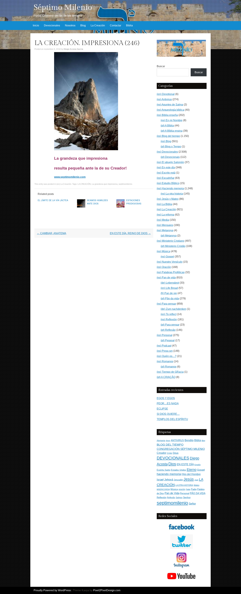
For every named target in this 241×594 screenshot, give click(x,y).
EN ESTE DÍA (185, 464)
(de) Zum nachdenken (173, 309)
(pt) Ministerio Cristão (173, 246)
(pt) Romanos (168, 366)
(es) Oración (164, 267)
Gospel (201, 469)
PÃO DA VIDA (197, 493)
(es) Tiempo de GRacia (170, 371)
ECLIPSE (162, 408)
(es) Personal (164, 335)
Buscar (161, 66)
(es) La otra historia (172, 193)
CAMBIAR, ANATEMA (51, 233)
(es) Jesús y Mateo (168, 199)
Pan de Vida (172, 493)
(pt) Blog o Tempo (171, 146)
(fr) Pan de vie (169, 293)
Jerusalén (178, 480)
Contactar (115, 25)
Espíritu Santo (163, 470)
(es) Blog (166, 141)
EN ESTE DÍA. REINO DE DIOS (130, 233)
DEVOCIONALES (173, 458)
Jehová (168, 479)
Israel (160, 479)
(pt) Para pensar (170, 324)
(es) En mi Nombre (171, 120)
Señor (192, 503)
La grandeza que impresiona (105, 184)
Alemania (161, 440)
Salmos (179, 497)
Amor (168, 441)
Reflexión (161, 497)
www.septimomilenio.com (70, 177)
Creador (161, 453)
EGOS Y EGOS (166, 398)
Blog (83, 25)
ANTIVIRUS (177, 440)
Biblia (129, 25)
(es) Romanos (165, 361)
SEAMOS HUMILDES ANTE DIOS (97, 202)
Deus (176, 453)
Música (174, 489)
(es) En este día (166, 167)
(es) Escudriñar (165, 178)
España (197, 465)
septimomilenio (125, 184)
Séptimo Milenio (63, 7)
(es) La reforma (165, 214)
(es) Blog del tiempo (168, 136)
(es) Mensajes (165, 225)
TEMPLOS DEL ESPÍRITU (172, 419)
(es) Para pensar (166, 303)
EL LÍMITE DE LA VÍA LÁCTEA (53, 200)
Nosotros (70, 25)
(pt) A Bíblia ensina (171, 130)
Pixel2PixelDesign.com (106, 590)
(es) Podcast (164, 345)
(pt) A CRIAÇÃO (166, 377)
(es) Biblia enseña (167, 115)
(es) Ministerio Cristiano (170, 240)
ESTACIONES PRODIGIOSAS (133, 202)
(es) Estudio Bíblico (168, 183)
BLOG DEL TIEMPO (170, 444)
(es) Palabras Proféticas (171, 272)
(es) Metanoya (165, 230)
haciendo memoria (169, 474)
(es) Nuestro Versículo (169, 261)
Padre (194, 489)
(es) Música (163, 251)
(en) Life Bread (169, 288)
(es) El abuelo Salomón (170, 162)
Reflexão (171, 497)
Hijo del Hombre (191, 474)
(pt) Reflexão (168, 330)
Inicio (36, 25)
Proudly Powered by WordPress (52, 590)
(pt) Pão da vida (170, 298)
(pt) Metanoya (169, 235)
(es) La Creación (63, 184)
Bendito (189, 440)
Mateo (196, 485)
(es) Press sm (165, 350)
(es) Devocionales (167, 151)
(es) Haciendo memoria (170, 188)
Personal (184, 493)
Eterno (191, 469)
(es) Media (163, 219)
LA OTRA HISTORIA (184, 485)
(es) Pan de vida (166, 277)
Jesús (189, 479)
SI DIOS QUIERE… (168, 414)
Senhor (187, 497)
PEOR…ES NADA (168, 403)
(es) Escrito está (166, 172)
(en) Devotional (166, 94)
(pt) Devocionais (170, 157)
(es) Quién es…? (166, 356)
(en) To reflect (168, 314)
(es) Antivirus (164, 99)
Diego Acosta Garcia (73, 49)
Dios (172, 464)
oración (182, 489)
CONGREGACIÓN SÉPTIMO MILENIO (181, 449)
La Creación (98, 25)
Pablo (188, 489)
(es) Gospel (167, 256)
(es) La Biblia (164, 204)
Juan (196, 480)
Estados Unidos (178, 470)
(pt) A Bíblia (167, 125)
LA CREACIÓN (84, 184)
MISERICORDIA (163, 489)
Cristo (169, 453)
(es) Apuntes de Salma (170, 104)
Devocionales (52, 25)
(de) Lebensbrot (170, 282)
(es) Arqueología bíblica (170, 109)
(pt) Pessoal (168, 340)
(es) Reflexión (169, 319)
